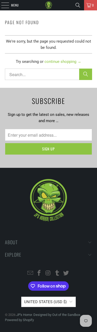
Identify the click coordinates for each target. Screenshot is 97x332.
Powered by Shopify (19, 320)
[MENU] (2, 5)
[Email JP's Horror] (30, 273)
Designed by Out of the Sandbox (56, 315)
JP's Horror (24, 315)
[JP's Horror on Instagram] (48, 273)
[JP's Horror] (48, 5)
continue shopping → (62, 61)
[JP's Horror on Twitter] (66, 273)
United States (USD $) (45, 302)
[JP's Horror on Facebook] (39, 273)
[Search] (78, 5)
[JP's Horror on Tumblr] (57, 273)
